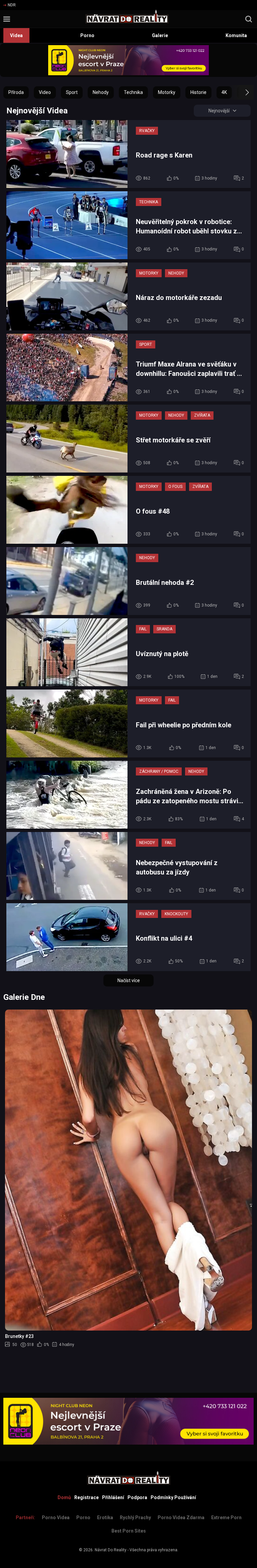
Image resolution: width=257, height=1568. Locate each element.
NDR (12, 5)
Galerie (160, 35)
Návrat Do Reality (110, 1550)
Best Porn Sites (128, 1531)
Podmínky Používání (173, 1497)
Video (45, 92)
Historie (198, 92)
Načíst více (128, 980)
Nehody (101, 92)
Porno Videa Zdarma (181, 1517)
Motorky (166, 92)
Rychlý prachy (135, 1517)
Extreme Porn (226, 1517)
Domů (64, 1497)
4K (224, 92)
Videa (16, 35)
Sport (72, 92)
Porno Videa (56, 1517)
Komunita (236, 35)
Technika (133, 92)
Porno (87, 35)
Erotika (105, 1517)
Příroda (16, 92)
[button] (241, 92)
